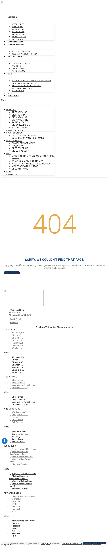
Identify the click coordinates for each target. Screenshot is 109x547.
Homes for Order (15, 42)
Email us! (14, 323)
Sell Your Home (18, 422)
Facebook (16, 501)
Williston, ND (18, 39)
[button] (27, 100)
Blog (10, 93)
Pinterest (16, 509)
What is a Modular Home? (24, 83)
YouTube (16, 506)
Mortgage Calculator (22, 88)
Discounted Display (21, 51)
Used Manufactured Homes (24, 54)
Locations (12, 17)
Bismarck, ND (18, 29)
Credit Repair (18, 69)
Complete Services (21, 63)
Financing (16, 66)
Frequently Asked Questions (24, 449)
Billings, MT (17, 27)
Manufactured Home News (23, 496)
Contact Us (13, 96)
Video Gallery (18, 71)
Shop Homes (17, 380)
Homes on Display (16, 44)
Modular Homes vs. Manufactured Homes (31, 81)
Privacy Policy (46, 544)
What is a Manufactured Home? (26, 86)
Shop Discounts (18, 382)
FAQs (10, 74)
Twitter (15, 504)
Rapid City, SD (18, 34)
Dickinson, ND (18, 32)
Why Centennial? (16, 56)
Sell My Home (18, 91)
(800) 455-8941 (16, 319)
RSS (14, 511)
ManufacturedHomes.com (72, 544)
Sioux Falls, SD (19, 37)
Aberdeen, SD (18, 24)
